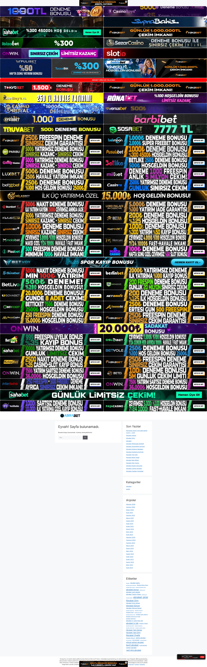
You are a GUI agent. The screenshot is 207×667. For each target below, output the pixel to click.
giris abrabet (128, 640)
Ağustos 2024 (130, 537)
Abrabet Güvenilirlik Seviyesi (135, 446)
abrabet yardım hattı (130, 627)
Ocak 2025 (129, 523)
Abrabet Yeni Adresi (134, 630)
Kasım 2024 (130, 529)
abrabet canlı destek (133, 592)
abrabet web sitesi (130, 625)
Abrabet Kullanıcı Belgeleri (134, 449)
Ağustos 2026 (130, 504)
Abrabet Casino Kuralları (134, 468)
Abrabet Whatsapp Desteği (135, 444)
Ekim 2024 (129, 532)
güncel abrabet (143, 640)
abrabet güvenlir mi (130, 610)
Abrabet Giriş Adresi (133, 603)
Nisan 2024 (130, 548)
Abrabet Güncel (133, 606)
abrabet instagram (139, 610)
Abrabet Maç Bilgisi (132, 460)
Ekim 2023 (129, 565)
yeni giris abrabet (133, 650)
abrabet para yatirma (142, 614)
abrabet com (144, 594)
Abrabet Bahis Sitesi (142, 585)
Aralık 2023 (130, 559)
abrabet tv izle (132, 623)
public (128, 489)
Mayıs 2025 (130, 518)
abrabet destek (129, 597)
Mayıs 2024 (130, 546)
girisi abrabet (135, 640)
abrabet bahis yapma (130, 587)
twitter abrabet (131, 648)
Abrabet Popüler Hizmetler (134, 471)
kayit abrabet (132, 645)
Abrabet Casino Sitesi (133, 594)
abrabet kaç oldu (137, 612)
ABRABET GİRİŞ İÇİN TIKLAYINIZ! (103, 80)
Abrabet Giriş (130, 438)
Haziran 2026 (130, 507)
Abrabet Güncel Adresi (133, 608)
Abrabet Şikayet (130, 638)
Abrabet (128, 441)
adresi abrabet (141, 638)
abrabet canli (142, 590)
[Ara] (85, 438)
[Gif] (103, 196)
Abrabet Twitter (143, 623)
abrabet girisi (140, 597)
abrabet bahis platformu (131, 585)
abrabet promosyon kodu (133, 616)
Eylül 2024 (129, 534)
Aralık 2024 (130, 526)
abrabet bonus (132, 590)
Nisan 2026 (130, 510)
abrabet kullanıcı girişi (130, 614)
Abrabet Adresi (131, 435)
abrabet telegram (131, 618)
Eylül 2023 (129, 568)
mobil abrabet (143, 645)
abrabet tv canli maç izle (134, 621)
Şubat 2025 (130, 521)
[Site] (51, 140)
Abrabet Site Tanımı (132, 463)
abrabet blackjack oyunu (141, 587)
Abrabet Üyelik (133, 635)
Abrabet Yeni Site (132, 455)
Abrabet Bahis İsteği (132, 457)
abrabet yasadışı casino (140, 627)
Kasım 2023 (130, 562)
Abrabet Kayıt (130, 612)
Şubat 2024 (130, 554)
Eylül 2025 (129, 512)
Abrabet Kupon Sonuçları (134, 466)
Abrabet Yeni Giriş (133, 633)
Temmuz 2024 (131, 540)
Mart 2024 (129, 551)
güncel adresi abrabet (135, 642)
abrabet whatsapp (138, 625)
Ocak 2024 (129, 557)
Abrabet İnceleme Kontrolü (134, 452)
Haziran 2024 (130, 543)
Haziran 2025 (130, 515)
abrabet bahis (135, 583)
